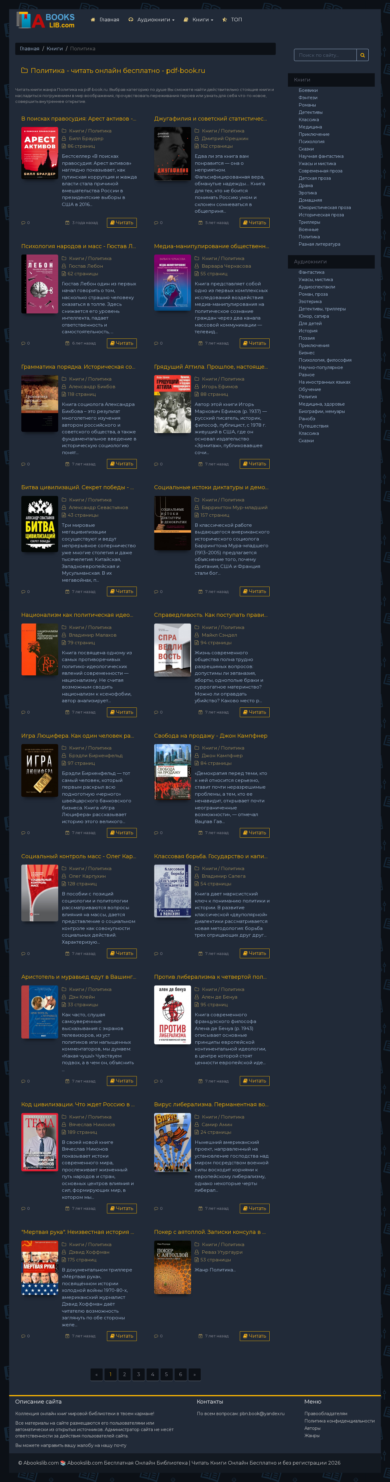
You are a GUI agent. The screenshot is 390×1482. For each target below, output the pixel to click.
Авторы (312, 1428)
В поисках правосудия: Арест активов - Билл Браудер (79, 118)
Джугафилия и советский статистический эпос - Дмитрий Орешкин (212, 118)
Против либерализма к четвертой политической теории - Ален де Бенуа (212, 977)
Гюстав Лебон (86, 266)
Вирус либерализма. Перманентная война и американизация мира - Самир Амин (212, 1104)
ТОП (236, 20)
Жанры (312, 1435)
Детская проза (315, 178)
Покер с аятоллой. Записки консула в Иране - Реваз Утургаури (212, 1232)
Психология (311, 141)
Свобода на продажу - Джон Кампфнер (211, 735)
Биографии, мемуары (322, 411)
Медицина (310, 127)
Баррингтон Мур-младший (235, 507)
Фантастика (311, 272)
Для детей (310, 323)
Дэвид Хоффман (89, 1252)
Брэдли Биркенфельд (96, 755)
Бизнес (307, 353)
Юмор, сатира (314, 316)
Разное (307, 375)
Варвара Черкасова (226, 266)
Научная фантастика (321, 156)
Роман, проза (313, 294)
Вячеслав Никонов (92, 1124)
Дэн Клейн (82, 997)
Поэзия (307, 338)
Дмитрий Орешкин (225, 138)
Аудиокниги (154, 20)
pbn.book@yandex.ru (262, 1413)
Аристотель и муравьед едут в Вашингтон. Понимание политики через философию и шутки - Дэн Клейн (79, 977)
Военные (309, 229)
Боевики (308, 90)
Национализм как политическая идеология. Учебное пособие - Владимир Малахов (79, 615)
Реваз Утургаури (222, 1252)
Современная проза (320, 171)
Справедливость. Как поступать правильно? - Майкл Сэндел (212, 615)
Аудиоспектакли (317, 287)
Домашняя (310, 200)
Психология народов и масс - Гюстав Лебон (79, 246)
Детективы (311, 112)
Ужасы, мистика (316, 279)
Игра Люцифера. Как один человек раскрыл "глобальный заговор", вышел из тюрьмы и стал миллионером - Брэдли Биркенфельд (79, 735)
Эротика (308, 193)
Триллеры (309, 222)
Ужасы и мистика (317, 163)
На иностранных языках (324, 382)
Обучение (310, 389)
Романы (307, 105)
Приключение (314, 134)
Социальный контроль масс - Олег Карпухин (79, 856)
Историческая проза (321, 215)
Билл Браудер (86, 138)
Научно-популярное (321, 367)
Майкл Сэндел (219, 635)
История (308, 331)
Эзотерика (310, 301)
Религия (308, 396)
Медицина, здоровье (322, 404)
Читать (124, 223)
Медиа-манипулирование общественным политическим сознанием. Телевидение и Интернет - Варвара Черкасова (212, 246)
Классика (309, 119)
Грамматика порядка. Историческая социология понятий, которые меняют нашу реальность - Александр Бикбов (79, 366)
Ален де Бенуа (219, 997)
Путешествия (313, 426)
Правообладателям (325, 1413)
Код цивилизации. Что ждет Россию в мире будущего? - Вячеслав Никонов (79, 1104)
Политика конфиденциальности (339, 1421)
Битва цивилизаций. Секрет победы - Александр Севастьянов (79, 487)
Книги (200, 20)
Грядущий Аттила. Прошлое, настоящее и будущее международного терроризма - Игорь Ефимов (212, 366)
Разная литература (319, 244)
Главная (108, 20)
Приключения (314, 345)
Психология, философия (325, 360)
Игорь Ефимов (220, 386)
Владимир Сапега (224, 876)
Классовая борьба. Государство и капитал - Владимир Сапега (212, 856)
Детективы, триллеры (322, 309)
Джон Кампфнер (222, 755)
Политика (100, 131)
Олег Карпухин (87, 876)
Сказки (306, 149)
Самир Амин (217, 1124)
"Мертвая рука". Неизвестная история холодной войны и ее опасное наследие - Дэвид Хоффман (79, 1232)
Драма (306, 185)
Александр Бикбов (92, 386)
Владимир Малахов (93, 635)
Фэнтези (308, 97)
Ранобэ (307, 418)
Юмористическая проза (325, 207)
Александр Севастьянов (98, 507)
